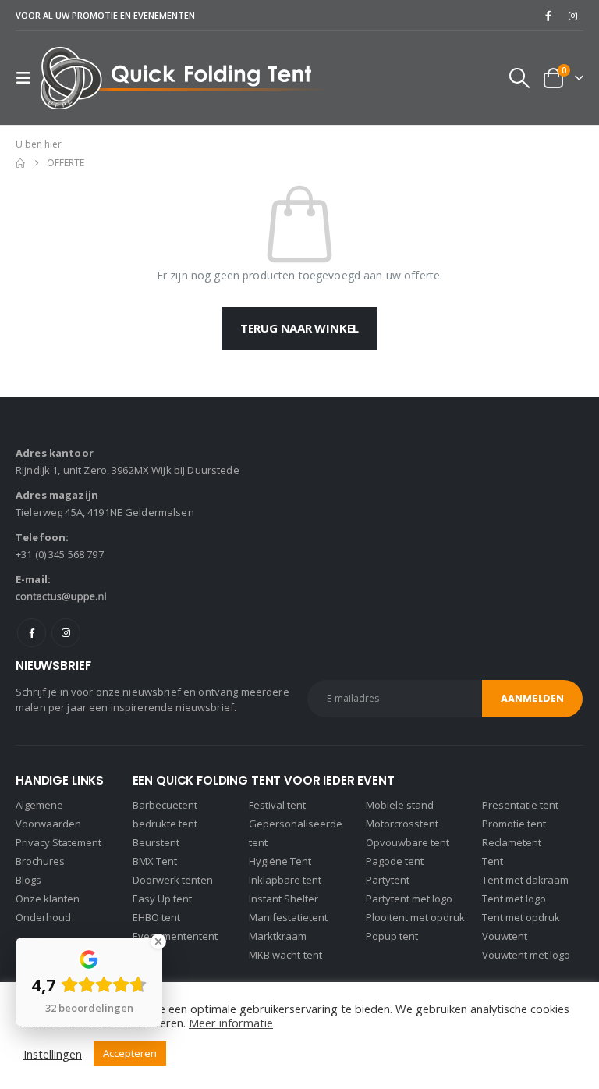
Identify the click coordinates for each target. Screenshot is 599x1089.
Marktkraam (278, 936)
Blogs (28, 880)
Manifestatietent (288, 917)
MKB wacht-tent (285, 955)
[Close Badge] (158, 941)
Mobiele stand (400, 805)
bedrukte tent (165, 824)
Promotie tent (514, 824)
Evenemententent (175, 936)
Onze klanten (48, 898)
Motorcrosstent (402, 824)
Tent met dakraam (525, 880)
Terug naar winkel (299, 328)
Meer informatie (231, 1023)
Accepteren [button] (130, 1053)
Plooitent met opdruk (415, 917)
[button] (28, 78)
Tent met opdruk (521, 917)
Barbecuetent (165, 805)
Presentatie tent (520, 805)
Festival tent (277, 805)
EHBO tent (156, 917)
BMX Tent (155, 861)
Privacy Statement (58, 842)
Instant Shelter (283, 898)
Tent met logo (514, 898)
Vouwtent (504, 936)
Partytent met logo (409, 898)
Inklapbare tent (285, 880)
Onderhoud (43, 917)
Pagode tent (395, 861)
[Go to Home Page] (20, 163)
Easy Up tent (162, 898)
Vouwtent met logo (526, 955)
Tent (492, 861)
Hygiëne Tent (280, 861)
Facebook (31, 632)
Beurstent (156, 842)
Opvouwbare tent (407, 842)
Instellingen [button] (52, 1054)
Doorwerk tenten (173, 880)
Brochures (40, 861)
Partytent (387, 880)
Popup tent (392, 936)
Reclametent (511, 842)
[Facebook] (548, 15)
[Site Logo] (184, 78)
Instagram (65, 632)
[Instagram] (572, 15)
